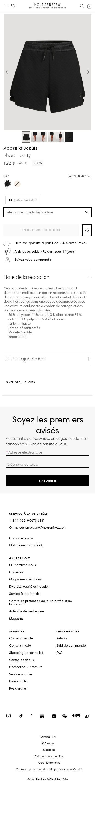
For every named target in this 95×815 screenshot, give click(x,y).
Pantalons (13, 382)
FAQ (59, 653)
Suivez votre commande (33, 260)
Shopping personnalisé (26, 653)
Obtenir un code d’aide (26, 545)
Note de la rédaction (26, 277)
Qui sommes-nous (22, 565)
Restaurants (18, 689)
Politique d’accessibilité (49, 756)
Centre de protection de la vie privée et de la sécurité (40, 602)
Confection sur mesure (25, 667)
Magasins (16, 618)
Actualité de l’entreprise (26, 611)
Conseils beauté (21, 638)
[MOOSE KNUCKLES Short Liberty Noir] (26, 137)
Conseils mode (20, 646)
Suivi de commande (71, 646)
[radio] (7, 184)
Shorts (30, 382)
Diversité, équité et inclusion (29, 587)
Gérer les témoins (49, 762)
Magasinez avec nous (25, 579)
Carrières (16, 572)
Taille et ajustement (25, 359)
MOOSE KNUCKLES (20, 148)
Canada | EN (48, 736)
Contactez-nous (21, 538)
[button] (7, 72)
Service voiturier (20, 674)
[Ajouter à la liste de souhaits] (87, 230)
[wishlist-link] (13, 6)
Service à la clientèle (24, 594)
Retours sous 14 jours (45, 252)
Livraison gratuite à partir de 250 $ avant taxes (51, 243)
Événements (18, 681)
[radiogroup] (47, 184)
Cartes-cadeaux (21, 660)
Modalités (49, 749)
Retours (61, 638)
